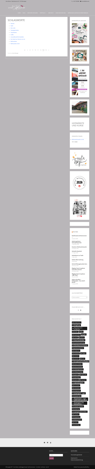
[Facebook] (78, 310)
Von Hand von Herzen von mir (18, 39)
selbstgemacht (77, 390)
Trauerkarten (14, 32)
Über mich (50, 13)
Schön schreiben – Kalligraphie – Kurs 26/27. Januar (78, 281)
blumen (76, 331)
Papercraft (83, 374)
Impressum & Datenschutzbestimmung (78, 13)
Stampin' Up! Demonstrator (80, 399)
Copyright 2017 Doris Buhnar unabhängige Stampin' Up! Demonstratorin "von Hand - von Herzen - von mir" (28, 467)
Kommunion (76, 356)
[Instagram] (81, 310)
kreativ (83, 358)
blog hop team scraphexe (78, 328)
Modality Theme (77, 467)
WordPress (87, 467)
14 (46, 50)
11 (38, 50)
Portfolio (42, 13)
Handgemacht (76, 350)
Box (82, 331)
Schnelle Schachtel (77, 251)
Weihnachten (14, 41)
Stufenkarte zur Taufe (77, 255)
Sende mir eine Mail (61, 13)
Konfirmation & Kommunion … (79, 236)
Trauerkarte (76, 414)
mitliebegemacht (78, 369)
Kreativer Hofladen (32, 13)
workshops (77, 425)
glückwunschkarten (78, 348)
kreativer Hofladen (78, 364)
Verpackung (77, 417)
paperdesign (77, 377)
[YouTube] (50, 442)
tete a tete (13, 28)
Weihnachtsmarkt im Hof (78, 139)
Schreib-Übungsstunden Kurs (79, 264)
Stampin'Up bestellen (79, 403)
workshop (76, 422)
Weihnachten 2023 (15, 43)
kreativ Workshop (78, 366)
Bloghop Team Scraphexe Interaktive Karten (78, 269)
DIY (84, 334)
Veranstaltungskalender (76, 454)
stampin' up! (79, 393)
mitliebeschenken (78, 372)
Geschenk (82, 337)
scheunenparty (77, 388)
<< (24, 50)
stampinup (76, 409)
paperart (76, 374)
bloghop (77, 325)
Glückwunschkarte (80, 345)
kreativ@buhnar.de (85, 1)
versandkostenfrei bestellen (17, 37)
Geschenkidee (79, 340)
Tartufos (12, 23)
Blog (24, 13)
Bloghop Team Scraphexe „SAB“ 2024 (78, 274)
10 (35, 50)
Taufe (12, 25)
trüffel (12, 34)
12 (40, 50)
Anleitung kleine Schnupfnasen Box (77, 242)
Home (19, 13)
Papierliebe (83, 380)
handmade (76, 353)
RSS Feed (75, 232)
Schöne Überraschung (77, 259)
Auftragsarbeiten (77, 322)
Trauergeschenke (15, 30)
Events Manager (15, 53)
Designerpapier (77, 334)
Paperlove (76, 380)
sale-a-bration (76, 385)
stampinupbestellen (80, 412)
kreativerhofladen (81, 361)
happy (83, 353)
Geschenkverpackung (79, 342)
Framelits (75, 337)
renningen (79, 383)
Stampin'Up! (77, 396)
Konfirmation (76, 358)
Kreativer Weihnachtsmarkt (79, 247)
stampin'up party (78, 406)
